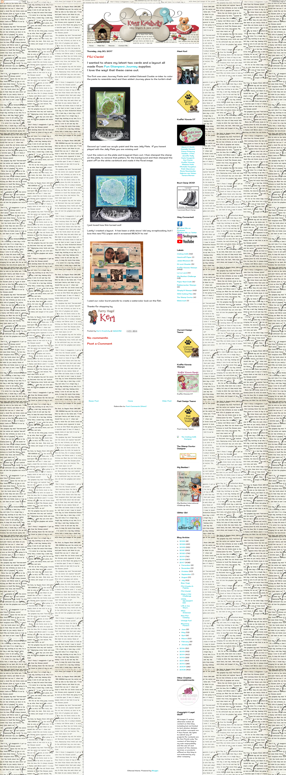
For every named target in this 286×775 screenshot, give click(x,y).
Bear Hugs (185, 583)
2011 (182, 661)
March (184, 638)
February (185, 641)
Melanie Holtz (188, 164)
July (183, 580)
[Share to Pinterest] (136, 331)
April (183, 635)
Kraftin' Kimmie (188, 162)
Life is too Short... (185, 607)
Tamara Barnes (188, 175)
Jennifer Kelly (188, 156)
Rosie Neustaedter (188, 171)
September (186, 574)
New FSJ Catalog (185, 616)
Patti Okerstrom (188, 169)
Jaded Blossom (183, 261)
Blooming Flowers (185, 624)
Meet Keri (101, 45)
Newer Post (94, 401)
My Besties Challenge (186, 276)
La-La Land (182, 273)
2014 (182, 654)
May (183, 632)
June (183, 629)
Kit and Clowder (184, 264)
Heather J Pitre (188, 153)
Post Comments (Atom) (136, 406)
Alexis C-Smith (188, 147)
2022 (183, 547)
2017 (182, 562)
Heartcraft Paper (184, 257)
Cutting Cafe (182, 254)
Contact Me (123, 45)
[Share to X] (132, 331)
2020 (183, 553)
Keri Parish (188, 160)
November (186, 568)
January (185, 644)
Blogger (155, 771)
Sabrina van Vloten (188, 173)
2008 (183, 670)
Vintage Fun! (186, 620)
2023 (183, 544)
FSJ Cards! (186, 591)
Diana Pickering (188, 151)
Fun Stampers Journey (121, 66)
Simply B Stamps (184, 290)
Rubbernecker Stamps (186, 285)
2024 (183, 541)
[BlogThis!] (130, 331)
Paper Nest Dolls (184, 282)
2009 (183, 667)
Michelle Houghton (188, 167)
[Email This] (128, 331)
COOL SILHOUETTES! (187, 601)
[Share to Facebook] (134, 331)
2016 (182, 648)
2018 (182, 559)
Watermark (181, 301)
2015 (182, 651)
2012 (182, 657)
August (184, 577)
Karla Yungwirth (188, 158)
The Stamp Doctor (185, 297)
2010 (183, 664)
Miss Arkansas (186, 612)
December (186, 565)
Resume (111, 45)
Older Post (166, 401)
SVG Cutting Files (185, 294)
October (185, 571)
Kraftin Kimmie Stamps (187, 268)
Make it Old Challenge (186, 595)
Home (91, 45)
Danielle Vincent (188, 149)
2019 (182, 556)
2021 (182, 550)
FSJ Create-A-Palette (187, 587)
